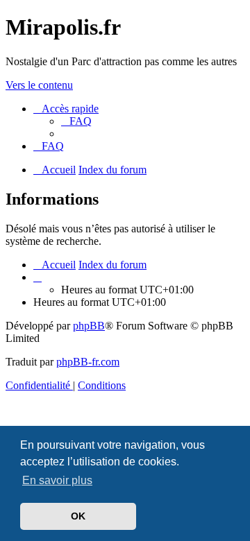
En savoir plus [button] (57, 480)
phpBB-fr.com (87, 362)
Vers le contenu (39, 85)
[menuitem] (76, 121)
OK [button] (78, 516)
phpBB (89, 326)
